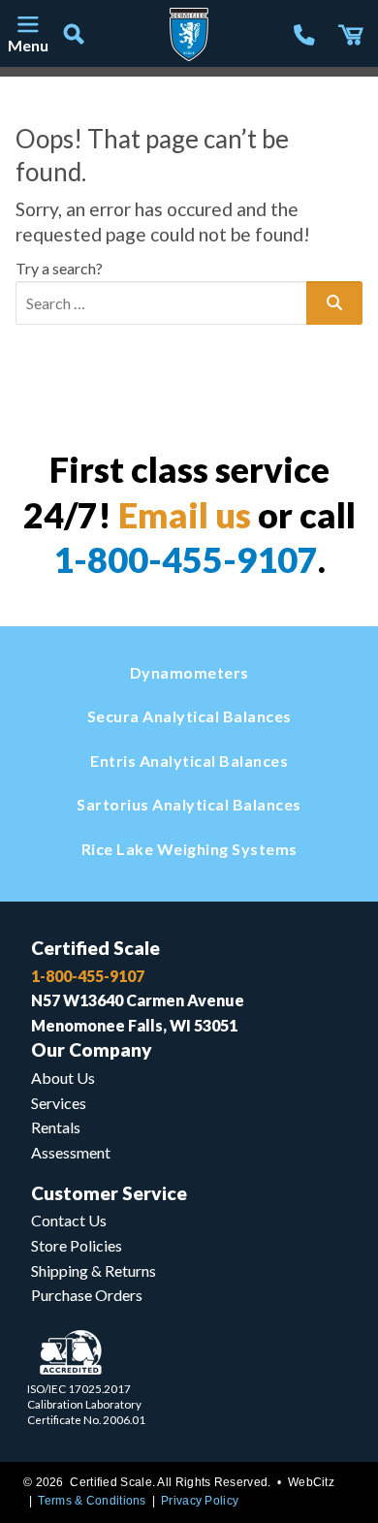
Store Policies (76, 1245)
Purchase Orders (86, 1294)
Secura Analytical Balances (189, 716)
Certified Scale (95, 947)
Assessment (70, 1152)
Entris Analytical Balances (189, 760)
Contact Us (69, 1220)
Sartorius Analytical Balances (189, 804)
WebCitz (311, 1482)
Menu (27, 45)
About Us (63, 1077)
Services (58, 1103)
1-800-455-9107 (185, 559)
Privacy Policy (199, 1500)
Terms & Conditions (91, 1500)
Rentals (55, 1127)
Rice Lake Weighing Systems (189, 849)
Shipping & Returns (93, 1270)
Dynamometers (189, 672)
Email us (184, 514)
